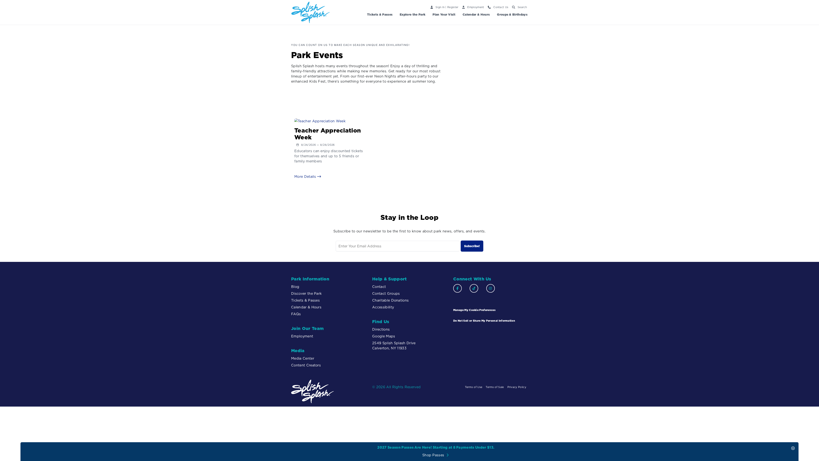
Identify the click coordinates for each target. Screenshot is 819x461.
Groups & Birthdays (512, 14)
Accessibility (383, 307)
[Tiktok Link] (474, 288)
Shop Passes (433, 455)
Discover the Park (306, 293)
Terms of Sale (495, 387)
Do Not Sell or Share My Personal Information (484, 320)
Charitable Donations (390, 300)
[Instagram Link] (490, 288)
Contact (379, 286)
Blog (295, 286)
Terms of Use (473, 387)
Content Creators (306, 365)
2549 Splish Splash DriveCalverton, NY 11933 (394, 345)
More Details (305, 176)
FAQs (296, 314)
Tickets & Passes (379, 14)
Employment (302, 336)
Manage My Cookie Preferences (474, 310)
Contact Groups (386, 293)
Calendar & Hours (476, 14)
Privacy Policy (516, 387)
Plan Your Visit (444, 14)
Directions (381, 329)
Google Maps (383, 336)
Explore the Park (412, 14)
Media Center (302, 358)
